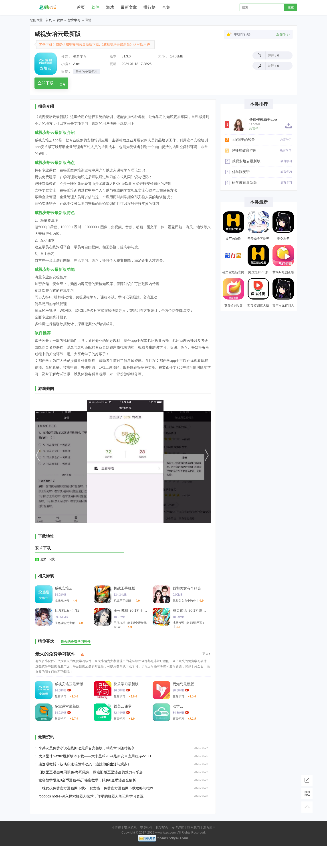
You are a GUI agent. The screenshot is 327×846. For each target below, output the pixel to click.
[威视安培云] (43, 594)
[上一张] (61, 461)
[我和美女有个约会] (161, 594)
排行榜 (149, 7)
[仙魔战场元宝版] (43, 617)
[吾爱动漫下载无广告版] (258, 222)
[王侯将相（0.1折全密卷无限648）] (102, 617)
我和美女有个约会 (187, 588)
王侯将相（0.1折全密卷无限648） (131, 610)
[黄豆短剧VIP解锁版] (258, 255)
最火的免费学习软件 (55, 653)
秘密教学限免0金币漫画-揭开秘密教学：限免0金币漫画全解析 (87, 780)
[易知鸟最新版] (161, 690)
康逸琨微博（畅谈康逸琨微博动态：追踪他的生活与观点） (84, 764)
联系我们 (193, 827)
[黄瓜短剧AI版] (233, 289)
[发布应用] (307, 780)
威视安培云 (64, 588)
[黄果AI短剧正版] (283, 255)
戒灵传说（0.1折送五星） (190, 610)
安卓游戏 (130, 827)
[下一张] (184, 461)
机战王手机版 (124, 588)
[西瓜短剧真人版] (258, 289)
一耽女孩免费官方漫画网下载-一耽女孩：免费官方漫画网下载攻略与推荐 (95, 788)
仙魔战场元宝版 (67, 610)
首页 (81, 7)
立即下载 (47, 559)
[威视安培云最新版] (43, 690)
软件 (95, 7)
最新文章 (129, 7)
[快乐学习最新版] (102, 690)
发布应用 (209, 827)
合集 (166, 7)
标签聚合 (162, 827)
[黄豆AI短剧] (233, 222)
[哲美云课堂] (102, 712)
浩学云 (178, 706)
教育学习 (74, 20)
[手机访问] (307, 793)
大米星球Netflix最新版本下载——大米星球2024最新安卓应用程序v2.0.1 (94, 756)
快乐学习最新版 (126, 684)
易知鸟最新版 (183, 684)
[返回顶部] (307, 807)
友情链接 (178, 827)
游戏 (110, 7)
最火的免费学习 (86, 71)
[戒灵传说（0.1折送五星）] (161, 617)
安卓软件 (146, 827)
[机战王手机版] (102, 594)
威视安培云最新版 (69, 684)
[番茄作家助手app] (239, 124)
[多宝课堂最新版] (43, 712)
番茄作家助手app (263, 119)
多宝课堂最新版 (67, 706)
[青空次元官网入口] (283, 289)
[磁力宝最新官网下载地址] (233, 255)
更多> (206, 654)
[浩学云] (161, 712)
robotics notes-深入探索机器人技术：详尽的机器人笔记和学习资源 (90, 796)
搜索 (291, 7)
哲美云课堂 (122, 706)
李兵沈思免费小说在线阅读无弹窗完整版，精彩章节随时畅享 (86, 748)
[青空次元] (283, 222)
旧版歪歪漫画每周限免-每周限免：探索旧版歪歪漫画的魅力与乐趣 (90, 772)
